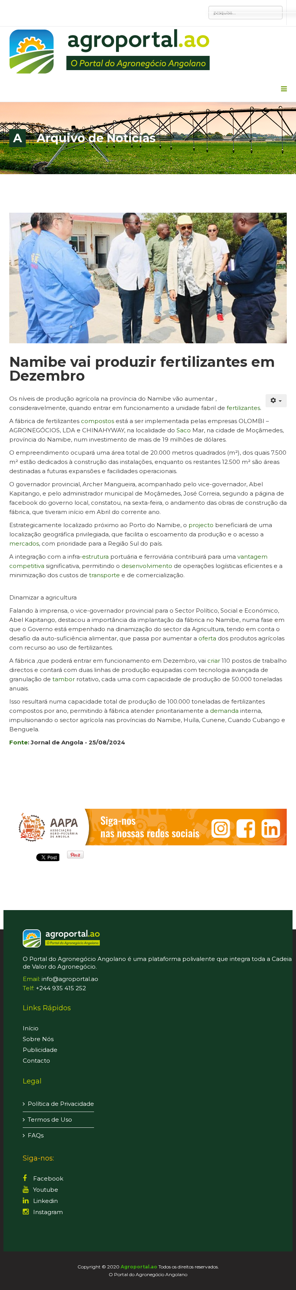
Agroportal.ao (139, 1267)
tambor (63, 679)
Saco (184, 430)
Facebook (47, 1178)
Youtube (45, 1189)
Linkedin (45, 1200)
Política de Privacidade (61, 1103)
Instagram (47, 1212)
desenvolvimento (146, 565)
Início (31, 1028)
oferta (207, 638)
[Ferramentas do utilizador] (276, 400)
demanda (224, 710)
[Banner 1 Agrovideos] (148, 827)
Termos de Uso (50, 1119)
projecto (201, 525)
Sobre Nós (38, 1039)
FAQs (36, 1135)
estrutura (95, 556)
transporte (104, 575)
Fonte (18, 742)
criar (213, 660)
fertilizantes (243, 408)
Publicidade (40, 1049)
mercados (24, 543)
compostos (97, 421)
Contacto (36, 1060)
